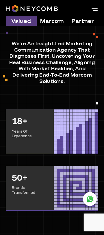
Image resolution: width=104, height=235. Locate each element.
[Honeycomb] (32, 8)
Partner (83, 20)
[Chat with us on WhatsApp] (90, 199)
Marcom (52, 20)
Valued (21, 20)
